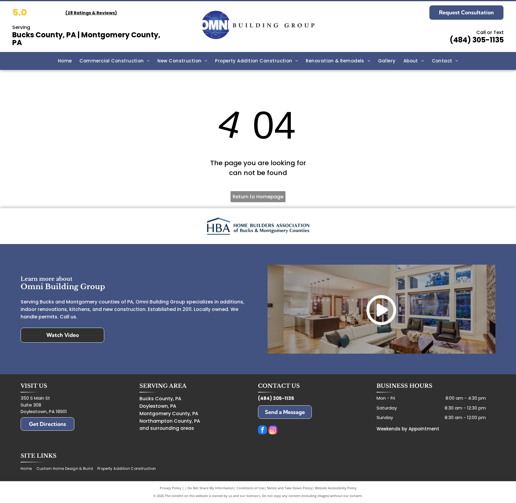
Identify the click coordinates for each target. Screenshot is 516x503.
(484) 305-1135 (477, 40)
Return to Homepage (258, 196)
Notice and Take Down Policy (289, 488)
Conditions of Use (250, 488)
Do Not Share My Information (211, 488)
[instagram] (272, 430)
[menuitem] (65, 61)
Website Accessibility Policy (336, 488)
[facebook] (262, 430)
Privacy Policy (170, 488)
